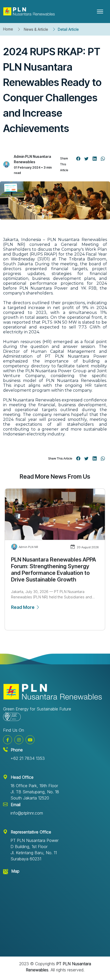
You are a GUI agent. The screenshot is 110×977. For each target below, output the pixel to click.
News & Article (36, 29)
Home (8, 29)
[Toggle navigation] (100, 11)
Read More (23, 607)
